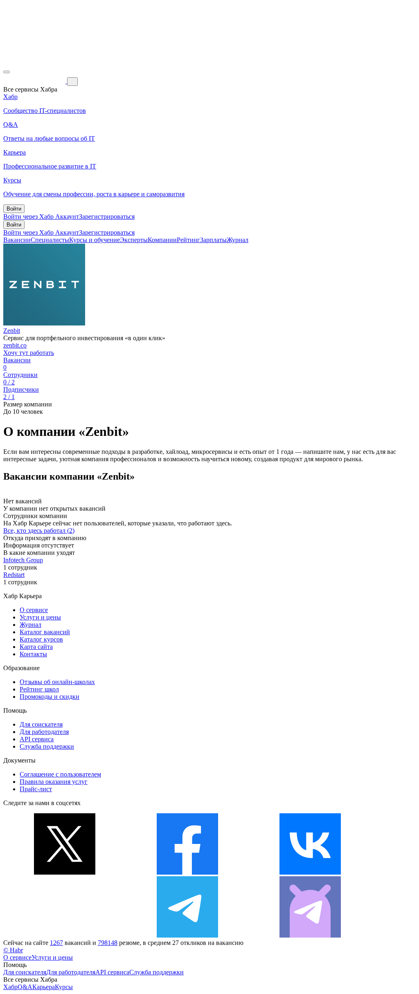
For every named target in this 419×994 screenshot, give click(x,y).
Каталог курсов (41, 639)
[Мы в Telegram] (187, 935)
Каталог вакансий (45, 631)
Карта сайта (36, 646)
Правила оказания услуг (54, 781)
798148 (107, 942)
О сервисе (34, 609)
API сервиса (37, 739)
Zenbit (11, 330)
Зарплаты (213, 239)
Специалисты (50, 239)
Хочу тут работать (28, 352)
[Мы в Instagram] (64, 935)
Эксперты (134, 239)
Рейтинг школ (39, 689)
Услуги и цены (40, 617)
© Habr (13, 950)
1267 (56, 942)
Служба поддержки (47, 746)
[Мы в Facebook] (187, 872)
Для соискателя (41, 724)
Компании (162, 239)
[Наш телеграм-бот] (310, 935)
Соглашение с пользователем (60, 774)
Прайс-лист (36, 788)
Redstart (14, 574)
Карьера (43, 986)
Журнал (237, 239)
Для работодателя (44, 731)
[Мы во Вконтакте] (310, 872)
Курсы (64, 986)
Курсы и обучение (94, 239)
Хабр (10, 986)
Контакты (33, 654)
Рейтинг (188, 239)
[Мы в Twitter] (64, 872)
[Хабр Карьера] (35, 81)
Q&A (25, 986)
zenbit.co (15, 345)
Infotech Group (23, 559)
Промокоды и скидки (49, 696)
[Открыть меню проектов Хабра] (6, 72)
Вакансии (17, 239)
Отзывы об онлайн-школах (57, 681)
